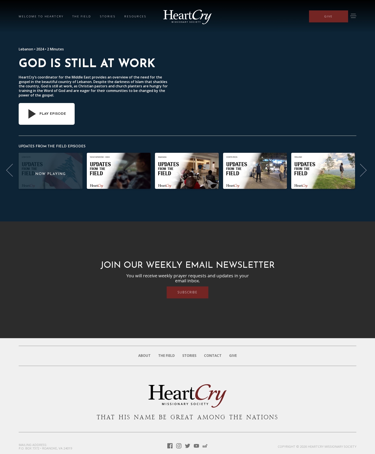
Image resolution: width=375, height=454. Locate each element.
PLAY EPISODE (52, 114)
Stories (108, 16)
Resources (135, 16)
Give (328, 16)
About (144, 355)
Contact (213, 355)
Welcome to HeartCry (41, 16)
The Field (81, 16)
